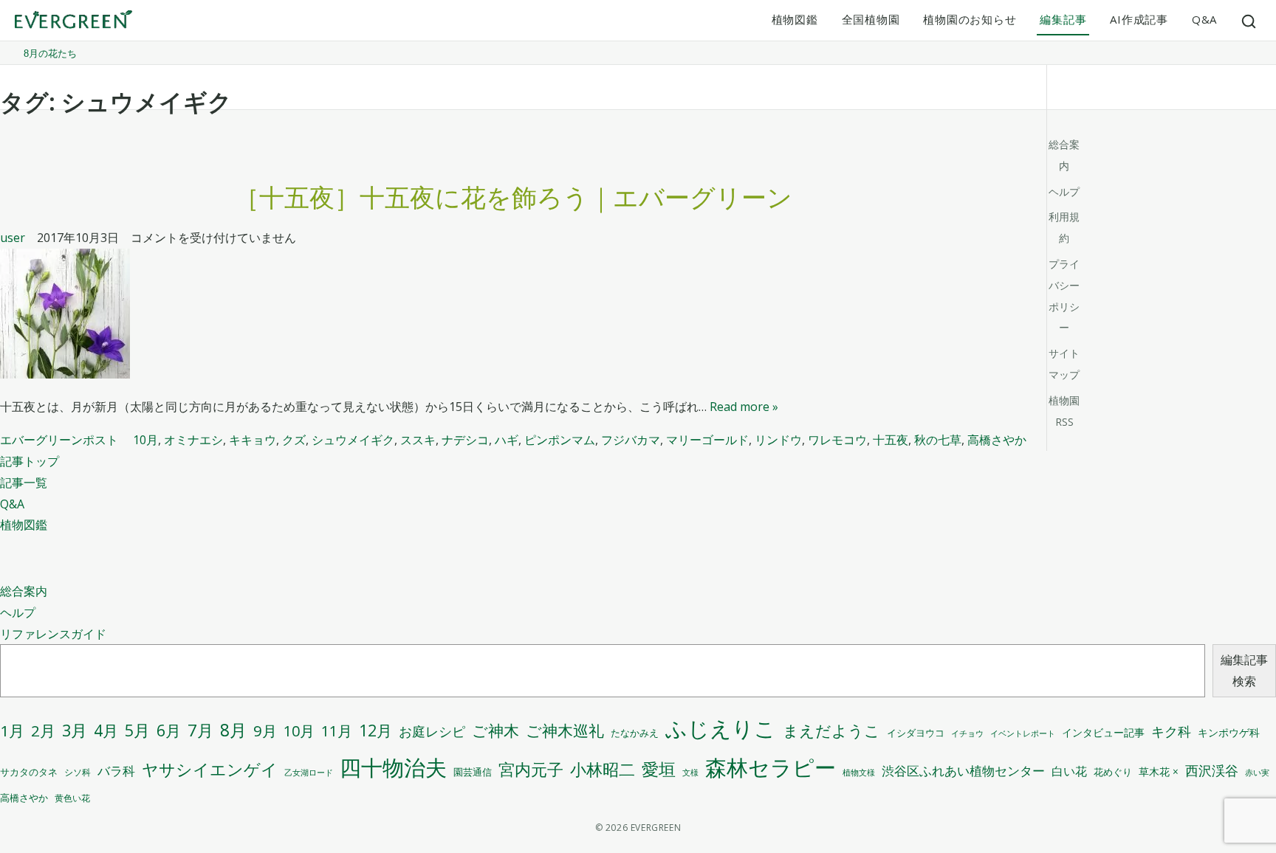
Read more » (744, 406)
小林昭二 (602, 769)
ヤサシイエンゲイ (210, 769)
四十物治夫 (393, 767)
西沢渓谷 (1211, 770)
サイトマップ (1064, 363)
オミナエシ (193, 440)
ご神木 (495, 730)
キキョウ (252, 440)
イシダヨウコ (915, 733)
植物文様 (859, 772)
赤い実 (1257, 772)
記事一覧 (23, 482)
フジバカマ (630, 440)
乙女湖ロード (308, 772)
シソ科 (77, 772)
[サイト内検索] (1249, 20)
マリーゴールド (707, 440)
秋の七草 (937, 440)
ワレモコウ (837, 440)
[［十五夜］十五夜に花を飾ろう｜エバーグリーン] (513, 317)
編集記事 (1063, 19)
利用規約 (1064, 227)
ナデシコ (465, 440)
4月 (106, 730)
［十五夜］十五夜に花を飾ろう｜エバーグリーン (513, 197)
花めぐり (1113, 771)
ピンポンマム (559, 440)
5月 (137, 730)
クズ (294, 440)
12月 (375, 730)
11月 (336, 731)
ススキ (418, 440)
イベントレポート (1022, 733)
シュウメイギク (353, 440)
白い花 (1069, 771)
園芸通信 (472, 771)
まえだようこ (831, 730)
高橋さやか (996, 440)
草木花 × (1159, 771)
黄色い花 (72, 798)
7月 (200, 730)
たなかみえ (635, 733)
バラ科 (116, 770)
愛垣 (659, 769)
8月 (233, 730)
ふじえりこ (720, 728)
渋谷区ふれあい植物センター (963, 770)
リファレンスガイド (53, 634)
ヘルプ (17, 612)
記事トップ (29, 461)
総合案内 (23, 591)
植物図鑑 (795, 19)
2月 (43, 730)
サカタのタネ (29, 771)
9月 (265, 730)
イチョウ (967, 733)
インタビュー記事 (1103, 732)
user (12, 237)
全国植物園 (871, 19)
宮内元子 (530, 769)
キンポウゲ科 (1229, 732)
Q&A (1204, 19)
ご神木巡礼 (565, 730)
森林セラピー (770, 767)
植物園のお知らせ (969, 19)
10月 (145, 440)
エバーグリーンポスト (59, 440)
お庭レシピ (432, 731)
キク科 (1171, 731)
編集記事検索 (1244, 670)
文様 (690, 772)
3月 (74, 730)
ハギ (506, 440)
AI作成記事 (1139, 19)
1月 (12, 730)
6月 (169, 730)
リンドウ (778, 440)
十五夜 (890, 440)
